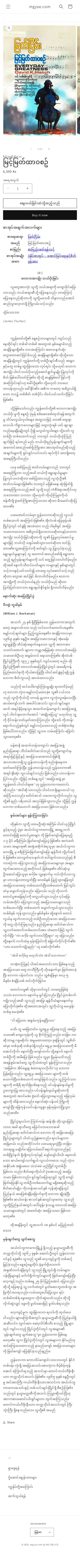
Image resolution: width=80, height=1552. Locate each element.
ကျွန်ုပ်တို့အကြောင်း (20, 1487)
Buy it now (40, 215)
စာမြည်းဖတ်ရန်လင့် (41, 249)
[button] (8, 6)
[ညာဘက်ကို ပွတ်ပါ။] (49, 148)
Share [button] (11, 1422)
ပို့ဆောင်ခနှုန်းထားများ (22, 1477)
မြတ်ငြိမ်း (34, 236)
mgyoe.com (36, 1544)
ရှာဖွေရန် (13, 1468)
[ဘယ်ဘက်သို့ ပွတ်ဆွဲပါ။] (30, 148)
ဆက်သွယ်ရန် (17, 1496)
